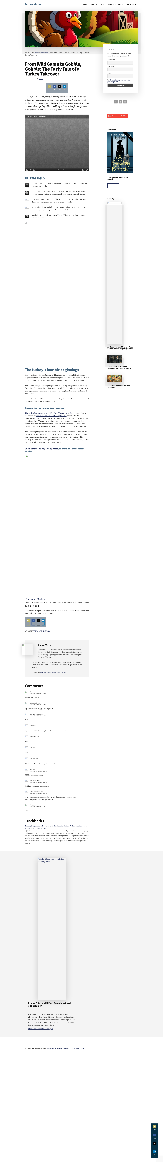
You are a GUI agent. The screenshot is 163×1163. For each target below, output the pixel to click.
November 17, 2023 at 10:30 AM (38, 782)
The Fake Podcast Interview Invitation (118, 386)
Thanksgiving (45, 631)
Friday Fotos (37, 630)
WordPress (75, 1048)
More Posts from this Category (40, 1029)
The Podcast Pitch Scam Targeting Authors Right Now (119, 367)
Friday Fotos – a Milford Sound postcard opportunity (49, 1004)
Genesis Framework (63, 1048)
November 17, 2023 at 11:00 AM (38, 771)
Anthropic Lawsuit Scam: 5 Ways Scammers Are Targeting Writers (120, 348)
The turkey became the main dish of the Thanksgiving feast (49, 413)
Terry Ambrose (33, 4)
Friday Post (46, 630)
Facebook (64, 672)
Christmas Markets (35, 599)
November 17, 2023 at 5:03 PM (38, 727)
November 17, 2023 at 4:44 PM (38, 749)
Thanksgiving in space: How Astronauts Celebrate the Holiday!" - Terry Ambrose (54, 826)
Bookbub (50, 672)
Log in (82, 1048)
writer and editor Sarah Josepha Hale (51, 416)
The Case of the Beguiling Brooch (117, 178)
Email (109, 73)
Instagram (56, 672)
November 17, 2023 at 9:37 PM (38, 704)
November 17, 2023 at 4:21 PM (38, 760)
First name (111, 59)
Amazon (43, 672)
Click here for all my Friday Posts (41, 448)
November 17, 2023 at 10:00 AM (38, 793)
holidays (37, 631)
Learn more (113, 186)
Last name (111, 66)
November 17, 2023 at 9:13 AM (38, 806)
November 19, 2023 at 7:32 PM (38, 693)
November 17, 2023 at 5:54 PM (38, 716)
